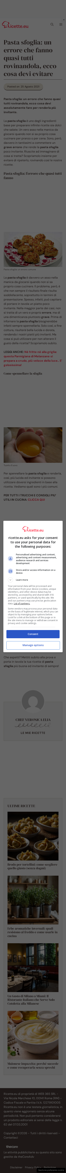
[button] (33, 579)
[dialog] (33, 586)
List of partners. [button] (22, 603)
